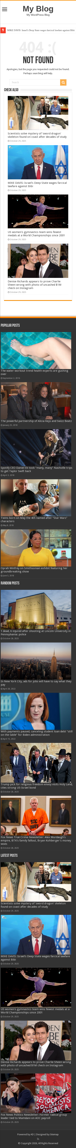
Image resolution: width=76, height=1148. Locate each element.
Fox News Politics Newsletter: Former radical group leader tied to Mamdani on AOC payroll (34, 1116)
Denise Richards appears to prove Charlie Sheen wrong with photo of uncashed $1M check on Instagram (34, 285)
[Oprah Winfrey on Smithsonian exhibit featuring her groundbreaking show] (36, 547)
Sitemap (54, 1134)
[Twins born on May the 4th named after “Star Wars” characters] (36, 497)
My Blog (38, 8)
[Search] (63, 82)
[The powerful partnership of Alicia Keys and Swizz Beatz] (36, 400)
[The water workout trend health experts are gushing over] (36, 350)
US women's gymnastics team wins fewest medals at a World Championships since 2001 (36, 233)
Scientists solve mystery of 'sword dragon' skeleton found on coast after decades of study (37, 135)
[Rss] (38, 1139)
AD (32, 1134)
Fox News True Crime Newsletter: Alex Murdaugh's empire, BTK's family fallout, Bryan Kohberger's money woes (36, 841)
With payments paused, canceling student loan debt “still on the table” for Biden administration (36, 733)
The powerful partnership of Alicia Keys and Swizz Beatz (36, 421)
